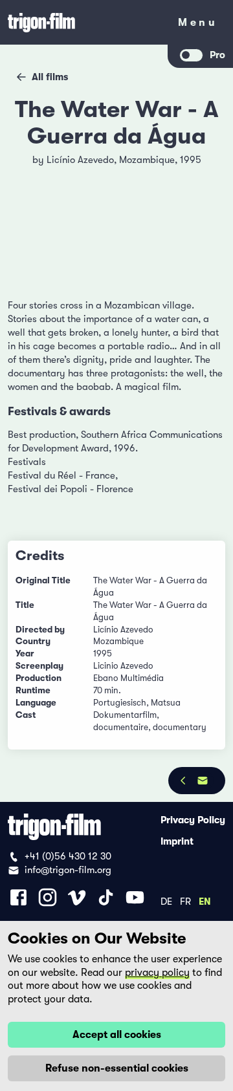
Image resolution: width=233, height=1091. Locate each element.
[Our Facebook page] (18, 897)
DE (166, 901)
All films (50, 77)
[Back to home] (84, 22)
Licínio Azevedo (80, 160)
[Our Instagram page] (47, 897)
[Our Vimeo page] (76, 897)
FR (185, 901)
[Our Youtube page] (135, 897)
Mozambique (147, 160)
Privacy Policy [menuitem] (193, 820)
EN (205, 901)
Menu (197, 25)
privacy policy (157, 972)
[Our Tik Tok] (105, 897)
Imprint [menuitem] (177, 841)
